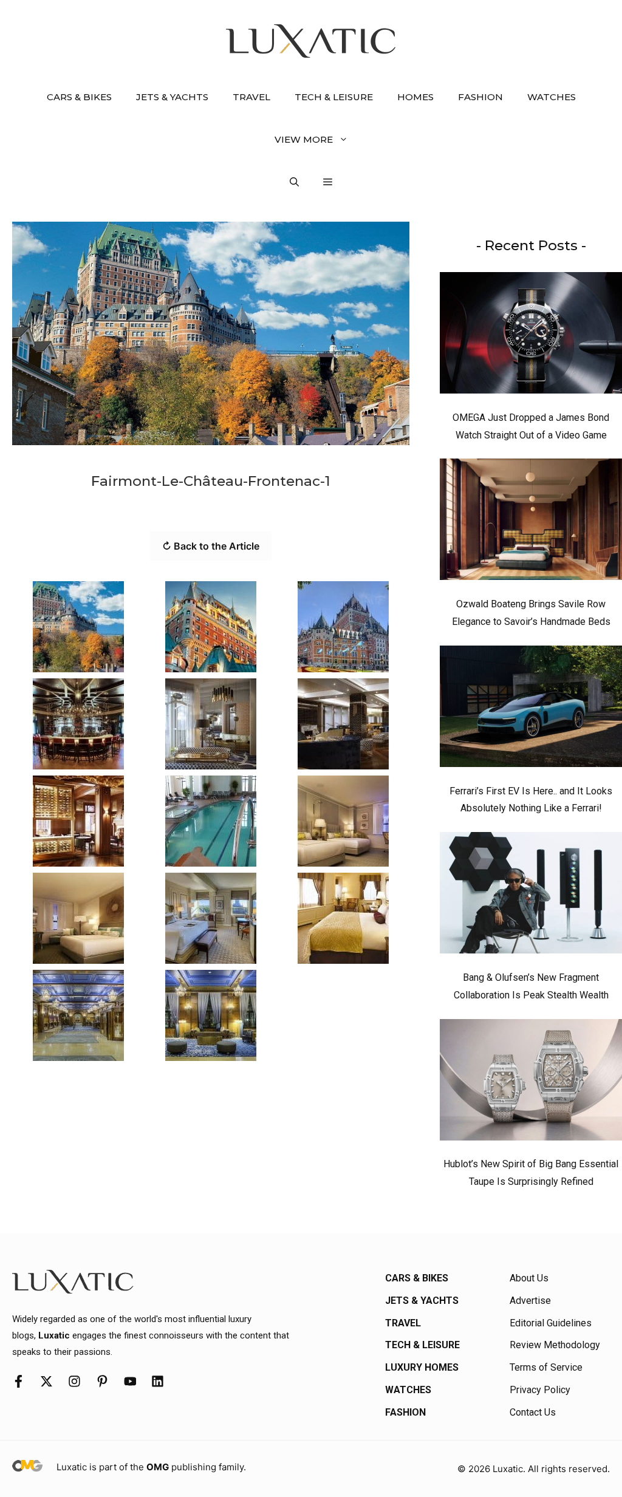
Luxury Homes (422, 1367)
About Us (529, 1278)
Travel (251, 97)
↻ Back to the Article (210, 546)
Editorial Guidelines (551, 1323)
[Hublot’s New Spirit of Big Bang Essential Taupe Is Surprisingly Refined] (531, 1083)
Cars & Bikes (79, 97)
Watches (551, 97)
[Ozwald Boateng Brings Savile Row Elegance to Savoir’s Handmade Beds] (531, 522)
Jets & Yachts (172, 97)
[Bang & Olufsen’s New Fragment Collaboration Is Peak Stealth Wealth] (531, 896)
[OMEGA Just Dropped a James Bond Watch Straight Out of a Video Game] (531, 336)
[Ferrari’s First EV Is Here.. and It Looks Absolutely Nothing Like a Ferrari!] (531, 709)
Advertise (530, 1300)
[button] (294, 182)
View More (304, 139)
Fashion (480, 97)
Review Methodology (555, 1345)
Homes (415, 97)
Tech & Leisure (334, 97)
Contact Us (533, 1412)
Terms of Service (546, 1367)
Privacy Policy (540, 1390)
